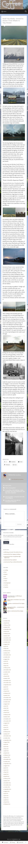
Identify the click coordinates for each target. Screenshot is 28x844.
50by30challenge (16, 490)
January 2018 (7, 716)
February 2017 (7, 731)
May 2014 (6, 797)
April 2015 (6, 774)
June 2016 (6, 746)
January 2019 (7, 695)
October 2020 (7, 672)
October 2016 (7, 738)
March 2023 (6, 631)
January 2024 (7, 627)
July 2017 (6, 725)
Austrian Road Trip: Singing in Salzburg (12, 554)
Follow (6, 542)
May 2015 (6, 772)
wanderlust (13, 492)
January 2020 (7, 678)
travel (9, 492)
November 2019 (7, 682)
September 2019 (7, 684)
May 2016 (6, 748)
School (5, 578)
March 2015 (6, 776)
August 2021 (6, 659)
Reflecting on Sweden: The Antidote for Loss (13, 552)
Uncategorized (12, 488)
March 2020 (6, 676)
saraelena (9, 603)
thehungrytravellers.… (12, 607)
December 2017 (7, 719)
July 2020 (6, 674)
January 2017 (7, 733)
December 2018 (7, 697)
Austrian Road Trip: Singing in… (15, 604)
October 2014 (7, 787)
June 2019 (6, 689)
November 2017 (7, 721)
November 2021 (7, 655)
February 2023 (7, 633)
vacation (6, 585)
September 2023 (7, 629)
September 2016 (7, 740)
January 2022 (7, 652)
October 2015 (7, 761)
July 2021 (6, 661)
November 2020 (7, 669)
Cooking (6, 570)
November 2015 (7, 759)
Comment (19, 524)
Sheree (8, 611)
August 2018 (6, 704)
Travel (6, 488)
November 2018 (7, 699)
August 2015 (6, 765)
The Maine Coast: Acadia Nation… (16, 600)
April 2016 (6, 750)
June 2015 (6, 770)
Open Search (25, 11)
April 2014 (6, 799)
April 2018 (6, 710)
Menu (4, 11)
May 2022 (6, 648)
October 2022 (7, 642)
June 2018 (6, 708)
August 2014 (6, 791)
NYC (5, 576)
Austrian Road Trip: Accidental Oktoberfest (13, 562)
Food (5, 572)
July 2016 (6, 744)
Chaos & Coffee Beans (14, 3)
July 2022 (6, 646)
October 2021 (7, 657)
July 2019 (6, 687)
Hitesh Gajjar (10, 599)
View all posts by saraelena (17, 479)
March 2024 (6, 623)
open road (13, 491)
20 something (8, 490)
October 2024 (7, 620)
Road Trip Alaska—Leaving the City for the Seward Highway (14, 497)
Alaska (21, 490)
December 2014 (7, 782)
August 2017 (6, 723)
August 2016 (6, 742)
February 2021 (7, 667)
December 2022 (7, 638)
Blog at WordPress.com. (14, 839)
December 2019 (7, 680)
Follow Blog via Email (8, 532)
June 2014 (6, 795)
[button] (9, 212)
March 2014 (6, 802)
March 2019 (6, 691)
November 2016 (7, 736)
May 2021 (6, 665)
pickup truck (19, 491)
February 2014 (7, 804)
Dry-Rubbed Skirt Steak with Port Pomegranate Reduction (13, 501)
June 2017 (6, 727)
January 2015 (7, 780)
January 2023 (7, 635)
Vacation (6, 587)
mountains (7, 491)
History (5, 574)
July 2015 (6, 768)
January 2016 (7, 757)
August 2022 (6, 644)
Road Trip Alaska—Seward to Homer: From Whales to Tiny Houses (13, 21)
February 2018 (7, 714)
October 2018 (7, 701)
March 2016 (6, 753)
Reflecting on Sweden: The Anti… (14, 596)
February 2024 (7, 625)
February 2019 (7, 693)
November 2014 (7, 785)
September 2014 (7, 789)
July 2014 (6, 793)
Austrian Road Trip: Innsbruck (10, 559)
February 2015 (7, 778)
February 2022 (7, 650)
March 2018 (6, 712)
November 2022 (7, 640)
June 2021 (6, 663)
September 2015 (7, 763)
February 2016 (7, 755)
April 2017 (6, 729)
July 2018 (6, 706)
